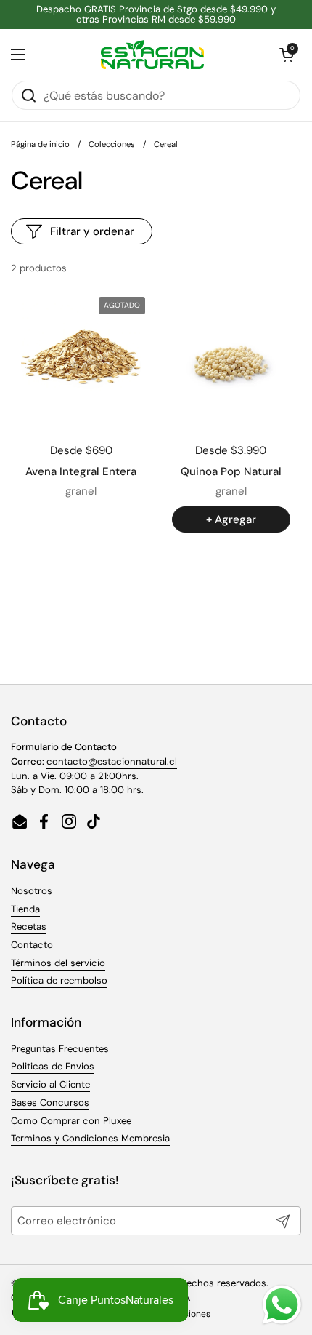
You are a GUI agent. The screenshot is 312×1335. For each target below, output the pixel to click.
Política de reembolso (59, 980)
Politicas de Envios (52, 1066)
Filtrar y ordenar (92, 231)
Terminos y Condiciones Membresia (90, 1138)
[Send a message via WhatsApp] (282, 1305)
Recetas (28, 926)
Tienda (25, 909)
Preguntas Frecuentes (60, 1049)
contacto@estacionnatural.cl (111, 761)
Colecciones (112, 144)
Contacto (32, 945)
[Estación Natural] (153, 54)
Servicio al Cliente (50, 1084)
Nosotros (31, 891)
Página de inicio (40, 144)
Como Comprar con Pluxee (71, 1121)
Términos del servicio (58, 963)
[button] (286, 54)
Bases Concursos (50, 1102)
